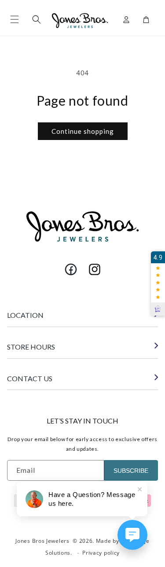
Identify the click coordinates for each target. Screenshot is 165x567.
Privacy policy (101, 552)
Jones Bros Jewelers (42, 541)
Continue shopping (82, 131)
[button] (14, 19)
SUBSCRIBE (131, 470)
